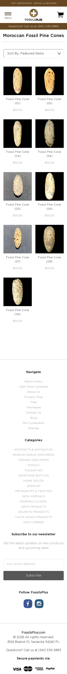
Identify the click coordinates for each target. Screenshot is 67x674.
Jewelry (34, 486)
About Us (33, 392)
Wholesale (33, 407)
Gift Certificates (21, 3)
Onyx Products (33, 506)
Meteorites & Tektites (33, 491)
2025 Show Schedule (33, 386)
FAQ (34, 402)
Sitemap (33, 428)
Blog (33, 417)
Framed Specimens (33, 460)
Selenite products (33, 512)
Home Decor (33, 480)
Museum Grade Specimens (33, 454)
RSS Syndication (33, 423)
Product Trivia (33, 397)
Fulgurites (33, 470)
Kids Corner (33, 522)
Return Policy (33, 381)
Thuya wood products (33, 517)
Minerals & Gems (33, 501)
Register (51, 3)
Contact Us (33, 412)
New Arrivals (33, 496)
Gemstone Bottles (33, 475)
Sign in (37, 3)
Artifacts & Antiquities (33, 449)
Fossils (34, 465)
